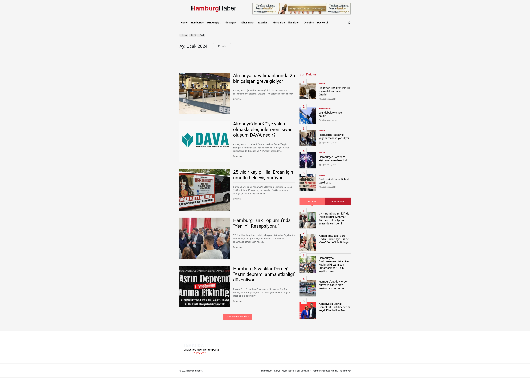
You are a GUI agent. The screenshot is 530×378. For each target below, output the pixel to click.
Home (184, 22)
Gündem (322, 84)
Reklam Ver (345, 370)
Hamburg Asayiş (325, 108)
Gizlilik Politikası (303, 370)
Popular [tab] (312, 201)
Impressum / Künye (270, 370)
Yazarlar (262, 22)
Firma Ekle (279, 22)
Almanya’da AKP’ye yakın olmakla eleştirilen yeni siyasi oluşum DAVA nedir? (263, 129)
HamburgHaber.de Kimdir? (325, 370)
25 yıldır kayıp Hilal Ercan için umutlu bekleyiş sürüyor (263, 174)
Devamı (236, 99)
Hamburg (196, 22)
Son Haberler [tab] (337, 201)
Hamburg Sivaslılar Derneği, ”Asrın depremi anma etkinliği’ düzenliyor (264, 274)
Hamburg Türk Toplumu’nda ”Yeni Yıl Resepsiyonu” (262, 223)
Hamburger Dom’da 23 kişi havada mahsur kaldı (334, 158)
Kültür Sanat (247, 22)
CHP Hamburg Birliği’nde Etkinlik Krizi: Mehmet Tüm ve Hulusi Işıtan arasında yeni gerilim (334, 218)
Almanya (230, 22)
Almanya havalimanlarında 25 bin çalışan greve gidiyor (264, 78)
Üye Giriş (309, 22)
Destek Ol (322, 22)
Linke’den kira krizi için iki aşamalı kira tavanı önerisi (334, 91)
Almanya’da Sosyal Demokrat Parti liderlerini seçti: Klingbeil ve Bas (334, 307)
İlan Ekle (293, 22)
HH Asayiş (213, 22)
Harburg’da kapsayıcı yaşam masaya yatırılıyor (334, 136)
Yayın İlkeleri (288, 370)
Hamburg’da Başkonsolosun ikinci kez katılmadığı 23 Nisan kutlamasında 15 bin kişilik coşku (334, 264)
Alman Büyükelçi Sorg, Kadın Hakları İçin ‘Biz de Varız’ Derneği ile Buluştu (334, 239)
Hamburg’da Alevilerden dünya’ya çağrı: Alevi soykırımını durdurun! (333, 285)
